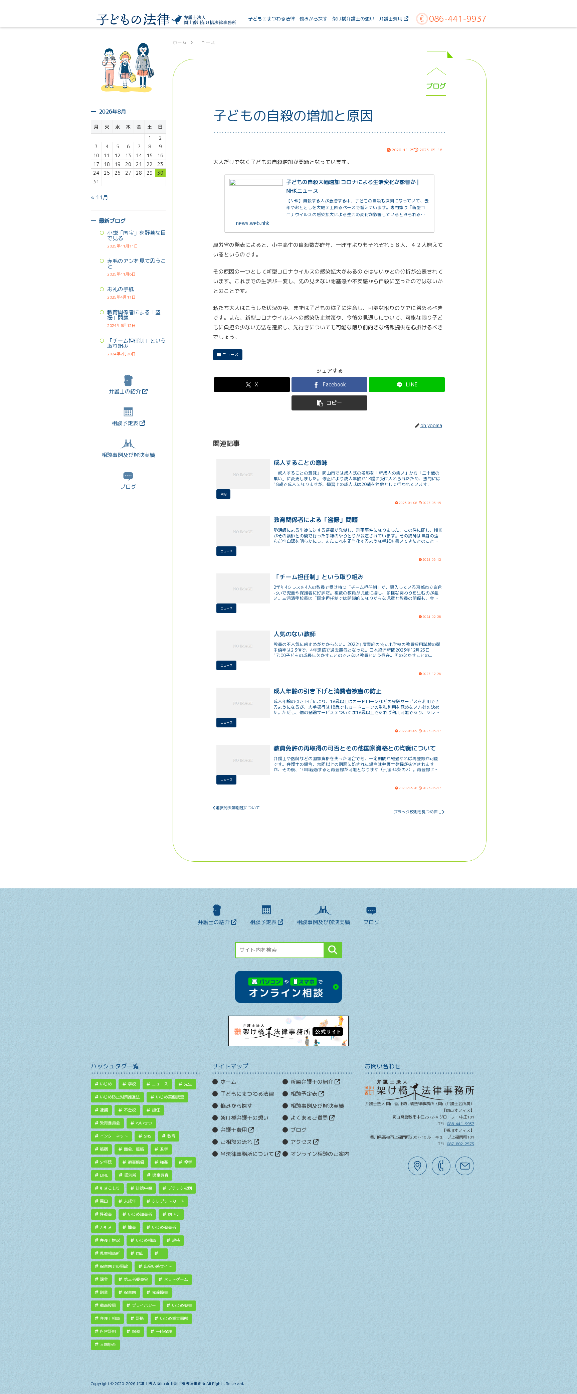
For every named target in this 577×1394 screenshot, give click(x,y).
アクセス (302, 1142)
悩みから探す (236, 1105)
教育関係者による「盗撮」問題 (134, 315)
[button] (329, 402)
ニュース (230, 354)
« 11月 (99, 197)
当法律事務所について (247, 1154)
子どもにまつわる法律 (247, 1093)
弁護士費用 (234, 1129)
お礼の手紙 (120, 289)
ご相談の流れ (237, 1142)
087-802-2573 (460, 1144)
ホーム (228, 1081)
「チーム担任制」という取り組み (136, 343)
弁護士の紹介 (125, 391)
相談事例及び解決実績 (128, 455)
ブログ (128, 486)
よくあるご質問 (310, 1117)
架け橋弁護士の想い (244, 1117)
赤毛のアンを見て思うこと (136, 263)
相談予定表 (126, 423)
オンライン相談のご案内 (320, 1154)
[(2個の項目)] (159, 1253)
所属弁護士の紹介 (313, 1081)
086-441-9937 (458, 18)
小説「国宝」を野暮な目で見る (136, 235)
